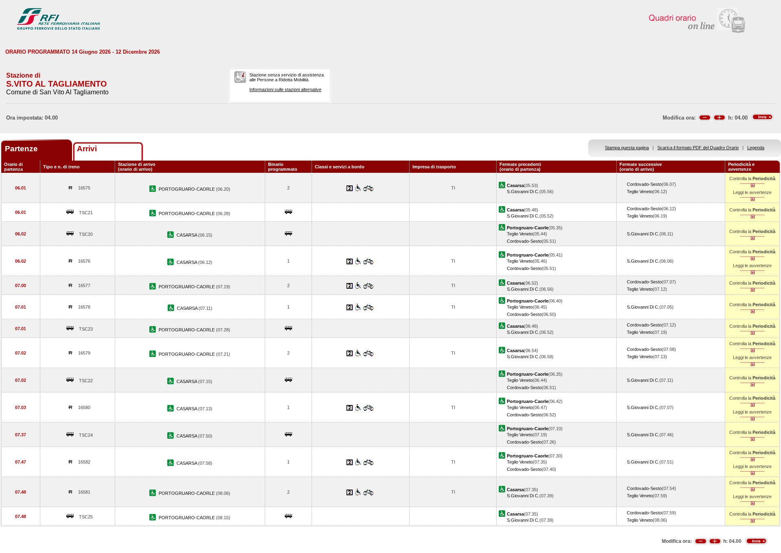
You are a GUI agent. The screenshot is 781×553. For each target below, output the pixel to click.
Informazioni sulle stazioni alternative (285, 89)
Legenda (755, 147)
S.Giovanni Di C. (523, 191)
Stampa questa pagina (627, 147)
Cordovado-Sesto (644, 184)
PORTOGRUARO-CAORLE (187, 189)
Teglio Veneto (640, 191)
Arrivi (87, 148)
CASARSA (187, 235)
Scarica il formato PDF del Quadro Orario (698, 147)
